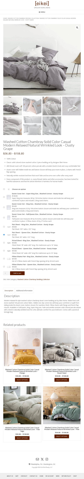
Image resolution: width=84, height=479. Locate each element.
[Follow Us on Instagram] (47, 459)
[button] (77, 28)
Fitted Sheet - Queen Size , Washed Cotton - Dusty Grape (34, 248)
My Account (50, 476)
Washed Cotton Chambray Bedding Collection (23, 18)
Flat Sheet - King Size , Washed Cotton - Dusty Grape (32, 224)
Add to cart (17, 273)
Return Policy (66, 476)
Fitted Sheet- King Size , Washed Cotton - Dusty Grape (33, 240)
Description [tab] (8, 290)
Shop (75, 476)
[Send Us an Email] (37, 459)
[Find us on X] (42, 459)
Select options (22, 380)
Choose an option (19, 189)
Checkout (24, 476)
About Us (10, 476)
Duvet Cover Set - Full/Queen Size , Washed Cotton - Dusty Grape (37, 214)
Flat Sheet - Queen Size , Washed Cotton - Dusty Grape (33, 232)
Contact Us (33, 476)
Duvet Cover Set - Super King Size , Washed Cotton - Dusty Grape (37, 194)
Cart (16, 476)
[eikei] (42, 3)
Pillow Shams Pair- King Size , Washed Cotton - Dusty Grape (35, 256)
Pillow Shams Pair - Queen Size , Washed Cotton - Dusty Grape (36, 264)
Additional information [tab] (24, 290)
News (57, 476)
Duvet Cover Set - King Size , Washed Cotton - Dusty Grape (35, 204)
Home (5, 18)
